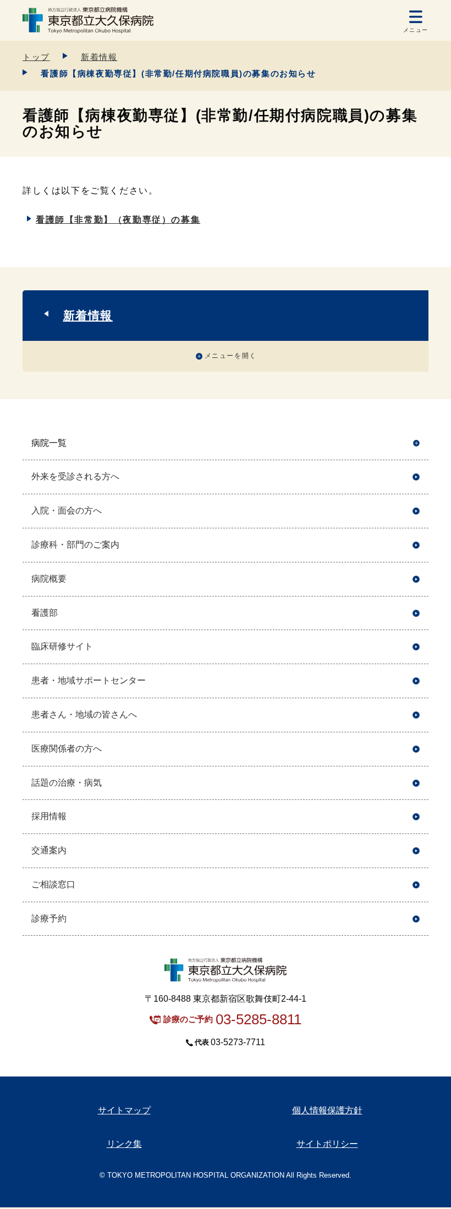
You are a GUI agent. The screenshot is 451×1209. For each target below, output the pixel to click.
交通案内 (49, 850)
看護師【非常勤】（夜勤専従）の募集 (118, 219)
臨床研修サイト (62, 646)
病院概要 (49, 578)
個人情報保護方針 (327, 1110)
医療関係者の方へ (66, 748)
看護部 (44, 612)
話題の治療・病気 (66, 782)
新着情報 (99, 57)
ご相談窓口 (53, 884)
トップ (36, 57)
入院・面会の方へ (66, 510)
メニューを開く (231, 356)
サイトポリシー (327, 1144)
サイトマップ (124, 1110)
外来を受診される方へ (75, 476)
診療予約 (49, 918)
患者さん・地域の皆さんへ (84, 714)
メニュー (415, 30)
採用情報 (49, 816)
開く (416, 443)
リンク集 (124, 1144)
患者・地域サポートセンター (88, 680)
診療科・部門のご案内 (75, 544)
